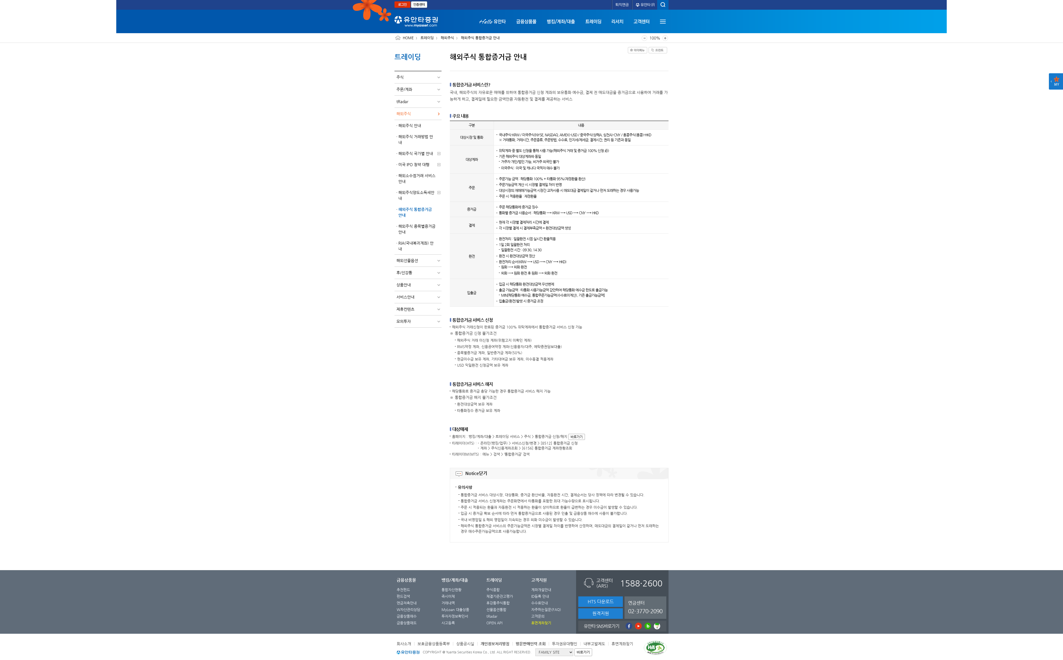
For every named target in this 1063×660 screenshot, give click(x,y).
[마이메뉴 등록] (637, 50)
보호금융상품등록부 (433, 643)
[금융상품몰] (526, 21)
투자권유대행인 (564, 643)
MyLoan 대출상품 (455, 609)
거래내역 (448, 603)
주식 (400, 77)
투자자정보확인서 (455, 616)
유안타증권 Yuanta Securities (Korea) (416, 21)
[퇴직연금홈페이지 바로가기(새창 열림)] (622, 5)
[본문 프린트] (658, 50)
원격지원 (600, 613)
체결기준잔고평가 (499, 596)
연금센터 (645, 607)
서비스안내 (405, 297)
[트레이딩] (593, 21)
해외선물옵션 (407, 260)
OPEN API (494, 623)
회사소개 (404, 643)
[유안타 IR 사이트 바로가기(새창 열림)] (645, 5)
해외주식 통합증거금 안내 (415, 212)
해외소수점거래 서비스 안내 (416, 178)
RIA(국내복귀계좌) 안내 (416, 246)
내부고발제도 (594, 643)
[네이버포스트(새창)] (656, 626)
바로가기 (577, 437)
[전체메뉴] (663, 21)
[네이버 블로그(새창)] (647, 626)
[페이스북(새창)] (628, 626)
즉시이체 (448, 596)
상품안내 (403, 285)
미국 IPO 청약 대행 (413, 164)
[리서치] (617, 21)
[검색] (663, 5)
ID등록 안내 (540, 596)
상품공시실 (465, 643)
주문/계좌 (404, 89)
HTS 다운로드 (601, 601)
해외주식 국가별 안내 (415, 153)
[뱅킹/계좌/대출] (561, 21)
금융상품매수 (407, 616)
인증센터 (419, 4)
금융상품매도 (407, 623)
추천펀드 (403, 590)
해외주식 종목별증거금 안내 (416, 229)
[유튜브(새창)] (638, 626)
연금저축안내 (407, 603)
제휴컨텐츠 (405, 309)
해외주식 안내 (409, 125)
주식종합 (493, 590)
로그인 (402, 4)
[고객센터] (641, 21)
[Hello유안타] (495, 21)
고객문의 (538, 616)
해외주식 (403, 113)
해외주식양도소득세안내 (416, 195)
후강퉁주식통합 (498, 603)
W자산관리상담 (408, 609)
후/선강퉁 (404, 272)
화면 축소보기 (644, 38)
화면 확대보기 (665, 38)
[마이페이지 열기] (1056, 81)
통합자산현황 (451, 590)
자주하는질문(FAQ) (546, 609)
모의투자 (403, 321)
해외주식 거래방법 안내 (415, 139)
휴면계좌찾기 (622, 643)
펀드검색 (403, 596)
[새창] (656, 649)
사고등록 (448, 623)
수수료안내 (539, 603)
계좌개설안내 (541, 590)
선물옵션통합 (496, 609)
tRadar (402, 101)
